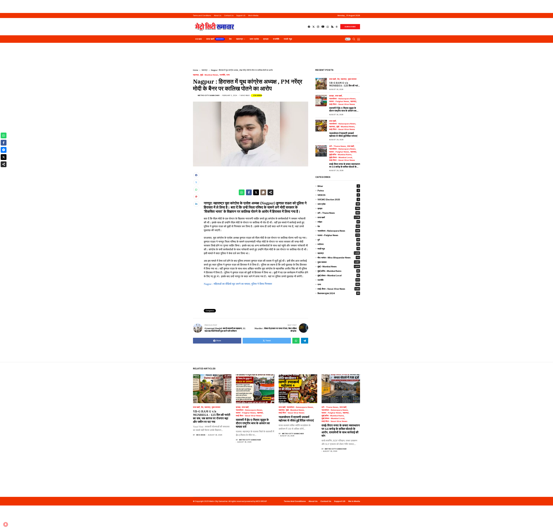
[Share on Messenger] (3, 150)
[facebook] (309, 27)
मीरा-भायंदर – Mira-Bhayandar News (338, 257)
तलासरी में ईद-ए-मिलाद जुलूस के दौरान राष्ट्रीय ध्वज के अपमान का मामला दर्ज (342, 110)
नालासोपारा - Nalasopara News (342, 99)
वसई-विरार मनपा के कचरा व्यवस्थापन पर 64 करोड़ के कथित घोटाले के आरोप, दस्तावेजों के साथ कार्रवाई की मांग (344, 168)
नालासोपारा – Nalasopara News (338, 231)
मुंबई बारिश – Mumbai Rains (338, 271)
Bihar (338, 186)
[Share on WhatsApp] (242, 192)
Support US (339, 501)
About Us (313, 501)
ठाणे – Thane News (338, 213)
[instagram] (318, 27)
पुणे (338, 239)
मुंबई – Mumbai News (338, 266)
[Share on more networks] (270, 192)
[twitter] (314, 27)
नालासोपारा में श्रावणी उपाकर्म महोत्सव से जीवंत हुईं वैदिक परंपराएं (343, 134)
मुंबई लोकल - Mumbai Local (340, 157)
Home (195, 70)
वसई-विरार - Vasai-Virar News (342, 104)
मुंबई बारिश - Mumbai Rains (340, 154)
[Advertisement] (276, 6)
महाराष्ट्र (205, 70)
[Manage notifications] (5, 524)
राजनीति (222, 75)
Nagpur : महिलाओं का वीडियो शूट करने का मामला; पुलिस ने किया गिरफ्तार (238, 283)
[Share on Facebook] (249, 192)
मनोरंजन (338, 244)
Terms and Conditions (295, 501)
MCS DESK (201, 435)
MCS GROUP (261, 501)
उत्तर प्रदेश (338, 204)
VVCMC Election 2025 (338, 199)
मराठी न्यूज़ (338, 248)
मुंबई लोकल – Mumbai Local (338, 275)
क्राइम (331, 96)
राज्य (228, 75)
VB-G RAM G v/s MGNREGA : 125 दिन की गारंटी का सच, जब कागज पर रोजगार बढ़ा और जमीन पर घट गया (344, 87)
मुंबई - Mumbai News (209, 75)
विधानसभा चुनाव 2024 (338, 293)
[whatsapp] (328, 27)
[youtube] (323, 27)
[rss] (332, 27)
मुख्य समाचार (352, 79)
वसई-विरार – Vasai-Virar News (338, 289)
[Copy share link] (263, 192)
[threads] (336, 27)
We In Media (354, 501)
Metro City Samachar (208, 95)
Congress (210, 311)
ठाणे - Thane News (337, 146)
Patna (338, 190)
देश (338, 79)
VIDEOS (338, 195)
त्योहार (338, 222)
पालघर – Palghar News (338, 235)
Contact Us (325, 501)
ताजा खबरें (332, 79)
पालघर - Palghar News (339, 101)
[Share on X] (256, 192)
